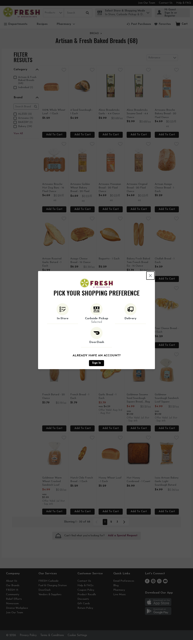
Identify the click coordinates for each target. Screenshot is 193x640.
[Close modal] (150, 275)
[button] (62, 313)
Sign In (96, 363)
